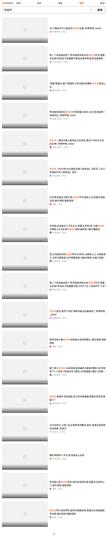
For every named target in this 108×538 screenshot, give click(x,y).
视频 (81, 3)
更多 (102, 3)
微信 (60, 3)
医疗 (39, 3)
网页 (18, 3)
